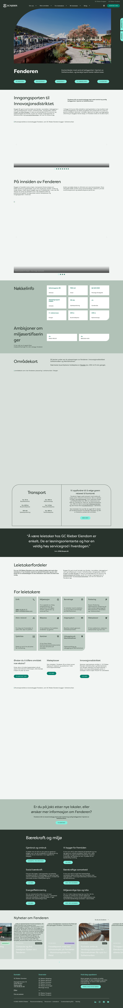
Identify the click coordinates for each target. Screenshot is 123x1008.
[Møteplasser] (97, 623)
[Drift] (25, 605)
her (71, 578)
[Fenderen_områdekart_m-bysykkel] (61, 423)
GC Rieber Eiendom (45, 982)
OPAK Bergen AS (63, 551)
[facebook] (104, 1002)
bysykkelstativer (87, 505)
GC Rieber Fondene (45, 995)
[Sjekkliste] (25, 642)
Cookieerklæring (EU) (67, 1001)
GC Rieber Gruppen (45, 993)
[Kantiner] (49, 642)
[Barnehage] (73, 605)
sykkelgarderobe (94, 504)
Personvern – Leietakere (52, 1001)
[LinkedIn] (95, 1002)
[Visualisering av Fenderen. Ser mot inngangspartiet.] (61, 740)
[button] (104, 5)
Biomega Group (44, 987)
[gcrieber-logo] (10, 6)
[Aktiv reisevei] (25, 623)
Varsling (78, 1001)
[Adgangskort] (73, 623)
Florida (83, 365)
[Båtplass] (49, 623)
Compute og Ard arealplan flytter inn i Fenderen (26, 949)
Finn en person (18, 994)
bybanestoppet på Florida (71, 575)
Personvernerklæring (36, 1001)
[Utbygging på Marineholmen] (73, 642)
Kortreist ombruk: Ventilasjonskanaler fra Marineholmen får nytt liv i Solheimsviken (94, 951)
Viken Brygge (25, 112)
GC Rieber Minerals (45, 980)
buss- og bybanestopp (79, 499)
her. (53, 115)
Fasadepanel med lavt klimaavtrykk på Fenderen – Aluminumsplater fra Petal (61, 951)
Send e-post (18, 985)
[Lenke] (43, 855)
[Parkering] (97, 605)
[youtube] (108, 1002)
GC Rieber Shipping (45, 978)
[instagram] (100, 1002)
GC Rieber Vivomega (45, 986)
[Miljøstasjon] (49, 605)
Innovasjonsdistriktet (32, 115)
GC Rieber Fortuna (45, 984)
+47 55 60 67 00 (19, 986)
